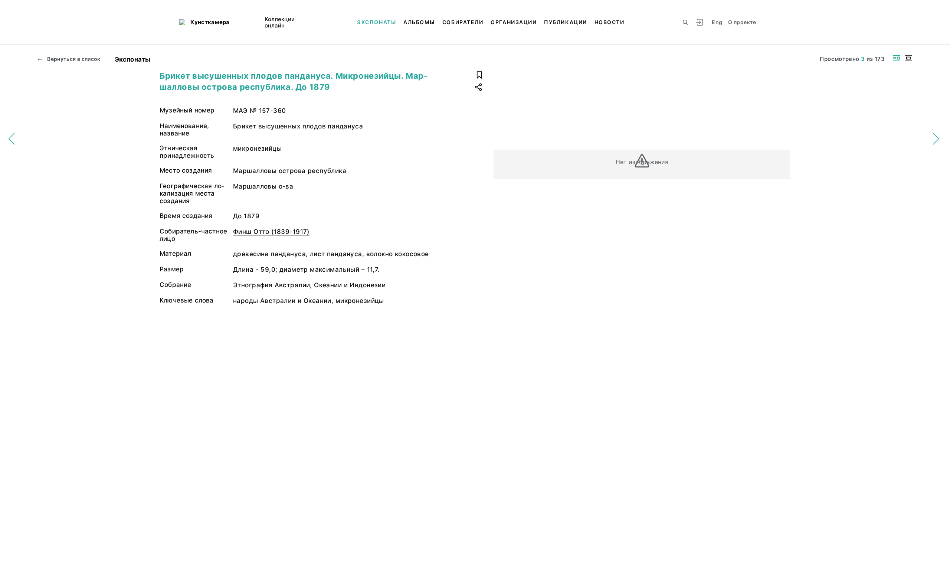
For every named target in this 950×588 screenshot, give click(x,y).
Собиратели (462, 22)
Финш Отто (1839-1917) (271, 231)
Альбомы (419, 22)
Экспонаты (376, 22)
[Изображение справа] (896, 58)
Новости (609, 22)
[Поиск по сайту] (685, 22)
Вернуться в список (73, 59)
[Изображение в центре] (908, 58)
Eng (717, 22)
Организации (514, 22)
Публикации (565, 22)
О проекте (742, 22)
